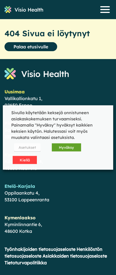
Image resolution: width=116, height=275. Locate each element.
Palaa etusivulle (31, 46)
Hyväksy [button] (66, 147)
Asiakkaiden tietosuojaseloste (75, 256)
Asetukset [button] (27, 147)
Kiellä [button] (25, 160)
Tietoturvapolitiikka (26, 262)
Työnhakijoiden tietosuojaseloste (40, 249)
